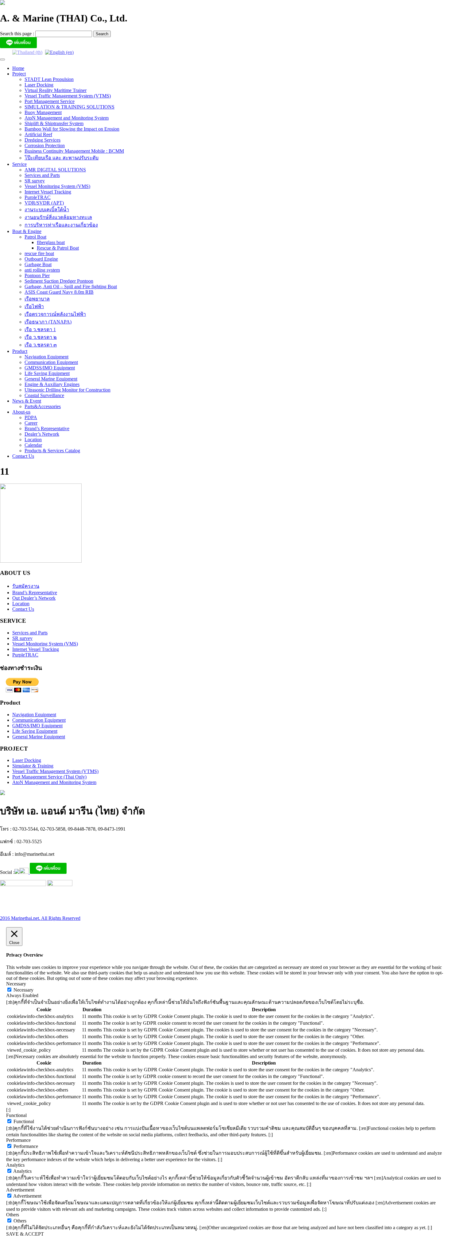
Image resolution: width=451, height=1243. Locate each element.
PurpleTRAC (38, 197)
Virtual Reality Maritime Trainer (56, 90)
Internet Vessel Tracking (48, 191)
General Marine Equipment (51, 378)
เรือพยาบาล (37, 298)
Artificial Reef (38, 134)
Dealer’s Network (42, 434)
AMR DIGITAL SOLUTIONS (55, 169)
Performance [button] (18, 1140)
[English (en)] (59, 52)
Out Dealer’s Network (34, 598)
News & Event (26, 400)
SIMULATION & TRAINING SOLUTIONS (69, 106)
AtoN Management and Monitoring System (67, 117)
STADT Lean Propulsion (49, 79)
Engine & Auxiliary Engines (52, 384)
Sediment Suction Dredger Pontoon (59, 281)
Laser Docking (39, 84)
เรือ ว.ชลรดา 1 (40, 329)
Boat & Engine (26, 231)
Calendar (33, 445)
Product (19, 351)
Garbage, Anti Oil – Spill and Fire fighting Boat (71, 286)
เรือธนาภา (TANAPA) (48, 321)
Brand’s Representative (47, 428)
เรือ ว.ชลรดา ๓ (41, 344)
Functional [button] (16, 1115)
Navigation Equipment (46, 356)
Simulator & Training (32, 765)
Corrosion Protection (45, 145)
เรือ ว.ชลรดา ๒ (41, 337)
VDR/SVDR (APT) (44, 202)
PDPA (31, 417)
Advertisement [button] (20, 1189)
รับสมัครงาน (25, 586)
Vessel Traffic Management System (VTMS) (68, 95)
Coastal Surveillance (44, 395)
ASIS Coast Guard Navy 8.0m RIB (59, 292)
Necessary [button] (16, 983)
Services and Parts (42, 175)
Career (31, 423)
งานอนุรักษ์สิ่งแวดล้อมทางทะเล (58, 217)
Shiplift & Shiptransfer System (54, 123)
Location (33, 439)
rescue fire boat (39, 253)
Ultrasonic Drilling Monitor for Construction (67, 389)
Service (19, 164)
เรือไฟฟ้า (34, 306)
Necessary (23, 989)
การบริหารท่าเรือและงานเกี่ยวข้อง (61, 225)
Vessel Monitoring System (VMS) (57, 186)
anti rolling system (42, 270)
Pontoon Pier (37, 275)
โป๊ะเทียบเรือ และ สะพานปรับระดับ (61, 157)
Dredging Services (42, 140)
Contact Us (23, 456)
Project (19, 73)
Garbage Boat (38, 264)
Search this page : (17, 33)
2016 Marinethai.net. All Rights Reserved (40, 918)
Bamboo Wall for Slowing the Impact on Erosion (72, 129)
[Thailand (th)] (27, 52)
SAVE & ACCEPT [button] (25, 1234)
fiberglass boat (51, 242)
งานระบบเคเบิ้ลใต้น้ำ (47, 209)
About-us (21, 412)
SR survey (35, 180)
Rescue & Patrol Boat (58, 248)
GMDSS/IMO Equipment (50, 367)
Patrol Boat (35, 236)
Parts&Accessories (43, 406)
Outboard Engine (41, 259)
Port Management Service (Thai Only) (49, 776)
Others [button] (12, 1214)
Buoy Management (43, 112)
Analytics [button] (15, 1165)
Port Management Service (50, 101)
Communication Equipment (51, 362)
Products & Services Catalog (52, 450)
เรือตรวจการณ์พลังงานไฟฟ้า (55, 314)
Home (18, 68)
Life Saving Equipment (47, 373)
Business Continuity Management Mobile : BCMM (74, 151)
